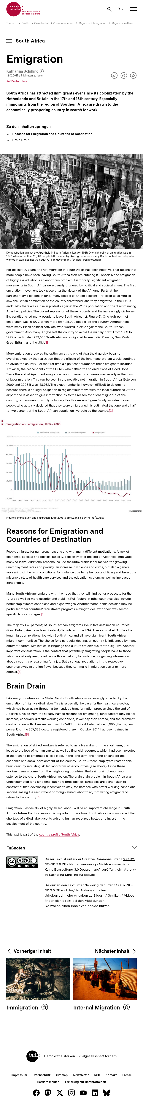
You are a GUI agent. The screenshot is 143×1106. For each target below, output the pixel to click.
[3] (43, 614)
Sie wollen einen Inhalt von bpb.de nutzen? (78, 906)
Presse (126, 1075)
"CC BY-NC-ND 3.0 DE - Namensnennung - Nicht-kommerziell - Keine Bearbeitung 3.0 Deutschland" (90, 864)
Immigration (22, 1007)
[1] (46, 342)
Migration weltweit (123, 23)
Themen (11, 23)
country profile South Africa (59, 834)
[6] (38, 797)
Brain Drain (20, 140)
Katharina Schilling (25, 71)
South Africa (30, 41)
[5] (27, 735)
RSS (97, 1075)
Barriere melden (48, 1082)
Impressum (19, 1075)
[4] (19, 672)
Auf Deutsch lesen (17, 81)
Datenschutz (42, 1075)
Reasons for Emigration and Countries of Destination (51, 134)
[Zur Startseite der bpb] (24, 15)
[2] (111, 411)
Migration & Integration (92, 23)
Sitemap (62, 1075)
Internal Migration (97, 1007)
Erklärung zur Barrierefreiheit (85, 1082)
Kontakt (111, 1075)
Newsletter (81, 1075)
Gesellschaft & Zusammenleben (53, 23)
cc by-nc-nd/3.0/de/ (92, 517)
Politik (25, 23)
